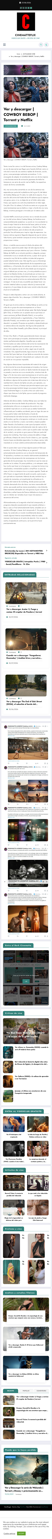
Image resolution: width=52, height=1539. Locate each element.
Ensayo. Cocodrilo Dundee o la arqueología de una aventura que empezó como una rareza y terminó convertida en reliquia (25, 1317)
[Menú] (4, 44)
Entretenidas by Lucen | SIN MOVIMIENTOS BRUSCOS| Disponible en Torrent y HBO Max (24, 552)
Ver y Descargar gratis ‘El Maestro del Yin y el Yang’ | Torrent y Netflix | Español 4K (25, 1485)
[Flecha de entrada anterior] (46, 550)
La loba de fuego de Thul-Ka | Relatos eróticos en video (38, 1135)
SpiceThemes (44, 1502)
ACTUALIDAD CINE (10, 126)
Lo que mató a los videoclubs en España (38, 1194)
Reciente (10, 1391)
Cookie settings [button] (9, 1533)
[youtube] (31, 8)
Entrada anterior (10, 547)
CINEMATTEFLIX (25, 35)
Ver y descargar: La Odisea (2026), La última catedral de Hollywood (23, 1375)
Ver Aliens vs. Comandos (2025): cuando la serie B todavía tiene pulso (31, 1048)
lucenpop (12, 606)
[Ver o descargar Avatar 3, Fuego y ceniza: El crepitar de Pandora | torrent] (26, 593)
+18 (26, 981)
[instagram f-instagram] (26, 8)
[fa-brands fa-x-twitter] (23, 8)
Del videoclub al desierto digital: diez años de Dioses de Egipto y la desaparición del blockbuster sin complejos (31, 1063)
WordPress (23, 1502)
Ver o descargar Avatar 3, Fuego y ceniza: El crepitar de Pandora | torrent (24, 610)
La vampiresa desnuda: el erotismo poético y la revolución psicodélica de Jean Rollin (38, 1160)
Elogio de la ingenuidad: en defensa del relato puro (14, 1219)
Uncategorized (10, 1457)
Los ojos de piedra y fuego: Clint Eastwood (38, 1219)
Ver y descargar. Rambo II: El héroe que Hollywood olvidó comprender (25, 1346)
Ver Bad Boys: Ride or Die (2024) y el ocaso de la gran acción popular (25, 1034)
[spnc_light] (46, 44)
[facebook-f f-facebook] (21, 8)
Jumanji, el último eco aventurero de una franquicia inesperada (30, 1092)
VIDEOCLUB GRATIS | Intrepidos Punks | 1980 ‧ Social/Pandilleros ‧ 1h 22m (25, 562)
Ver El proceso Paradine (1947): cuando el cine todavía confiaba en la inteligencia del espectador (14, 1160)
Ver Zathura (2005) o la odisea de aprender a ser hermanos (32, 1077)
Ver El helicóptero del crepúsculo (13, 1135)
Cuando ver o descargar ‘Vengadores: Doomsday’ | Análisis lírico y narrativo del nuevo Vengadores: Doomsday (23, 657)
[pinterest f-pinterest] (28, 8)
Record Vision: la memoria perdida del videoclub (14, 1194)
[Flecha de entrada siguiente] (46, 562)
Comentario (41, 1391)
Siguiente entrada (11, 558)
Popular (26, 1391)
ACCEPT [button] (21, 1533)
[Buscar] (41, 45)
